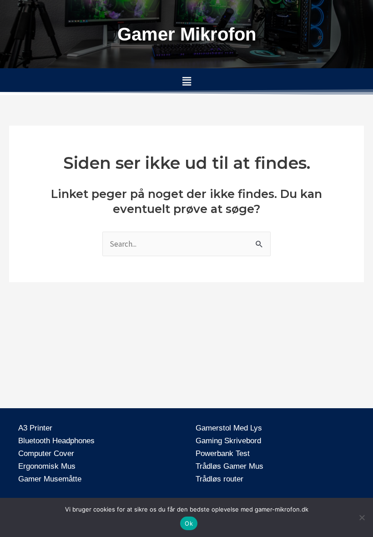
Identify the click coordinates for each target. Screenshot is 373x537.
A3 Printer (35, 428)
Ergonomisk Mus (47, 466)
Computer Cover (46, 453)
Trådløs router (219, 479)
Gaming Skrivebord (228, 440)
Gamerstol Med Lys (229, 428)
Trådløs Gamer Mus (229, 466)
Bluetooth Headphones (56, 440)
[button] (186, 81)
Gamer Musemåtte (49, 479)
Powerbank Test (223, 453)
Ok (189, 523)
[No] (361, 517)
